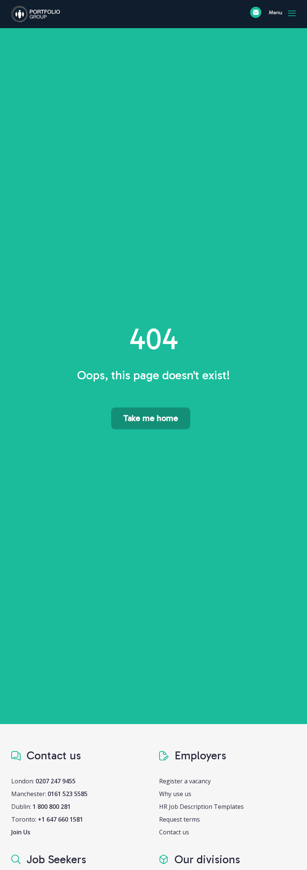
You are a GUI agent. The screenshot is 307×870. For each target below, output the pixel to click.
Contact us (174, 832)
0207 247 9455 (56, 781)
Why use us (175, 794)
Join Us (20, 832)
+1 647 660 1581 (60, 819)
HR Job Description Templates (201, 806)
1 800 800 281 (52, 806)
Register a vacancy (185, 781)
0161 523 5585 (68, 794)
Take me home (150, 418)
